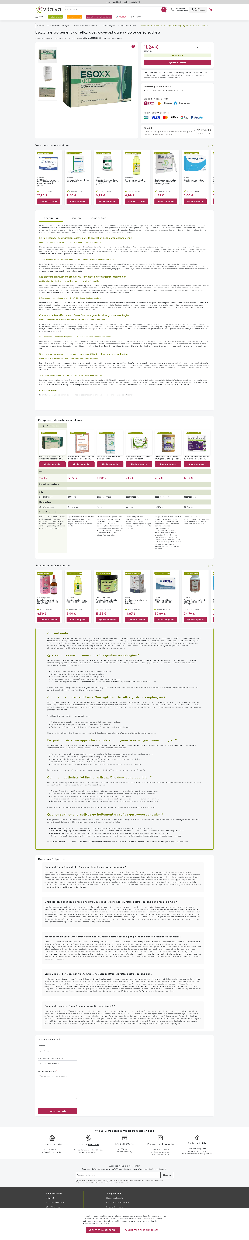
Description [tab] (51, 217)
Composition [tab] (98, 218)
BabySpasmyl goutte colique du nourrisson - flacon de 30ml (48, 602)
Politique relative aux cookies (96, 1223)
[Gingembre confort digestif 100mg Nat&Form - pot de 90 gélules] (168, 442)
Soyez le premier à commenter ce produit (54, 38)
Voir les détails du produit (112, 38)
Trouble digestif (109, 25)
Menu (41, 17)
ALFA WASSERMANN (92, 38)
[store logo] (48, 9)
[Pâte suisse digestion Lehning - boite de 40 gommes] (139, 442)
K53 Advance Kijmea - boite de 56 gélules (163, 601)
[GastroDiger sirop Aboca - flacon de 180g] (110, 442)
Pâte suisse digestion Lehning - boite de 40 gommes (138, 458)
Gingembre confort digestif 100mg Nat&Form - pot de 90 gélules (168, 458)
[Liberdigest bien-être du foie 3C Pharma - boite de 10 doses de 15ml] (197, 442)
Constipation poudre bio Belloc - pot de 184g (106, 601)
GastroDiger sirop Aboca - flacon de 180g (108, 458)
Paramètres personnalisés (141, 1230)
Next (212, 145)
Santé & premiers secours (85, 25)
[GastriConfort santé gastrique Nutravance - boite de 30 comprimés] (81, 442)
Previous (208, 145)
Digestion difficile (128, 25)
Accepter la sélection (103, 1230)
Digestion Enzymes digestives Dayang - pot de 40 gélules (107, 182)
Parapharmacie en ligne (58, 25)
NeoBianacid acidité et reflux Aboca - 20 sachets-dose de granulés (165, 182)
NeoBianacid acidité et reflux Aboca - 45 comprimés (136, 602)
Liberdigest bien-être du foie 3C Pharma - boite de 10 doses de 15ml (196, 458)
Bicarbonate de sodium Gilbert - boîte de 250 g (194, 181)
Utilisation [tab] (74, 218)
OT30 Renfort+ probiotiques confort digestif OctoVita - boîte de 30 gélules (48, 182)
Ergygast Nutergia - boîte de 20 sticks (78, 181)
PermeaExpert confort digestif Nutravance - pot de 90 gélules (195, 602)
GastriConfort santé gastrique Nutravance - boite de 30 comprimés (81, 458)
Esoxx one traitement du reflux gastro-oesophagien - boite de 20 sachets (51, 458)
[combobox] (115, 9)
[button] (133, 46)
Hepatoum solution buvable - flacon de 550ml (135, 181)
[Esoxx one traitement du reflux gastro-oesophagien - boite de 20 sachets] (52, 442)
